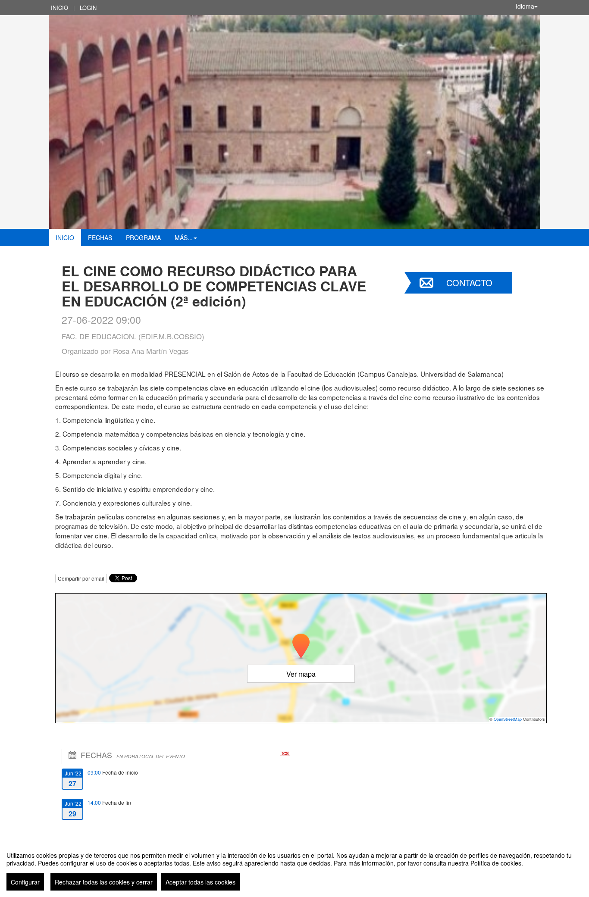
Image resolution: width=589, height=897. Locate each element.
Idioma (525, 6)
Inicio (59, 7)
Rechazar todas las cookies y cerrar (104, 882)
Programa (143, 237)
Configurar (25, 882)
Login (88, 7)
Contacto (469, 282)
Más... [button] (184, 237)
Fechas (100, 237)
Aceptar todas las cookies (200, 882)
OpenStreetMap (508, 719)
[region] (294, 867)
